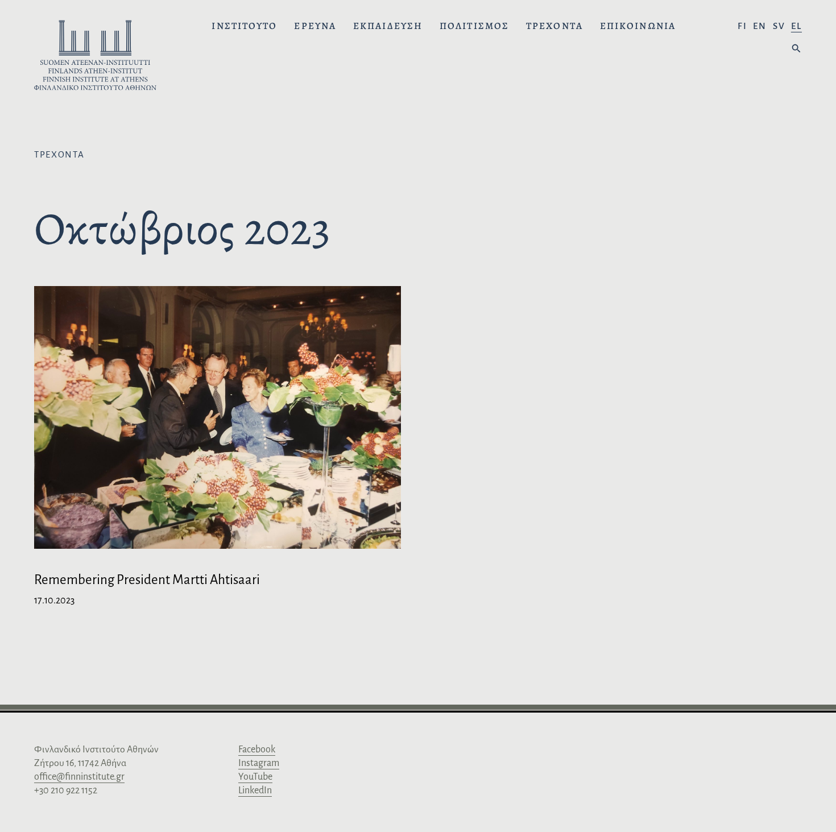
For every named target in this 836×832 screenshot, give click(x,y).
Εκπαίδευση (388, 26)
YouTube (255, 777)
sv (779, 26)
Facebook (256, 749)
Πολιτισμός (474, 26)
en (760, 26)
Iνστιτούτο (244, 26)
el (796, 26)
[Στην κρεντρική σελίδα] (95, 57)
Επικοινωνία (638, 26)
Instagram (258, 763)
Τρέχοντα (554, 26)
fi (742, 26)
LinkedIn (255, 790)
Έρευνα (315, 26)
